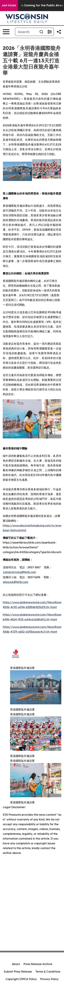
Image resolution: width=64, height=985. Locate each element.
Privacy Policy (49, 979)
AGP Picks (9, 5)
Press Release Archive (37, 964)
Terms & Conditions (47, 971)
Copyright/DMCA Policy (21, 979)
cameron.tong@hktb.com (19, 572)
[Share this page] (58, 31)
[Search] (41, 32)
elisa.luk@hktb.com (15, 582)
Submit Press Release (18, 971)
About (16, 964)
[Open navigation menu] (6, 31)
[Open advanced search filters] (49, 32)
